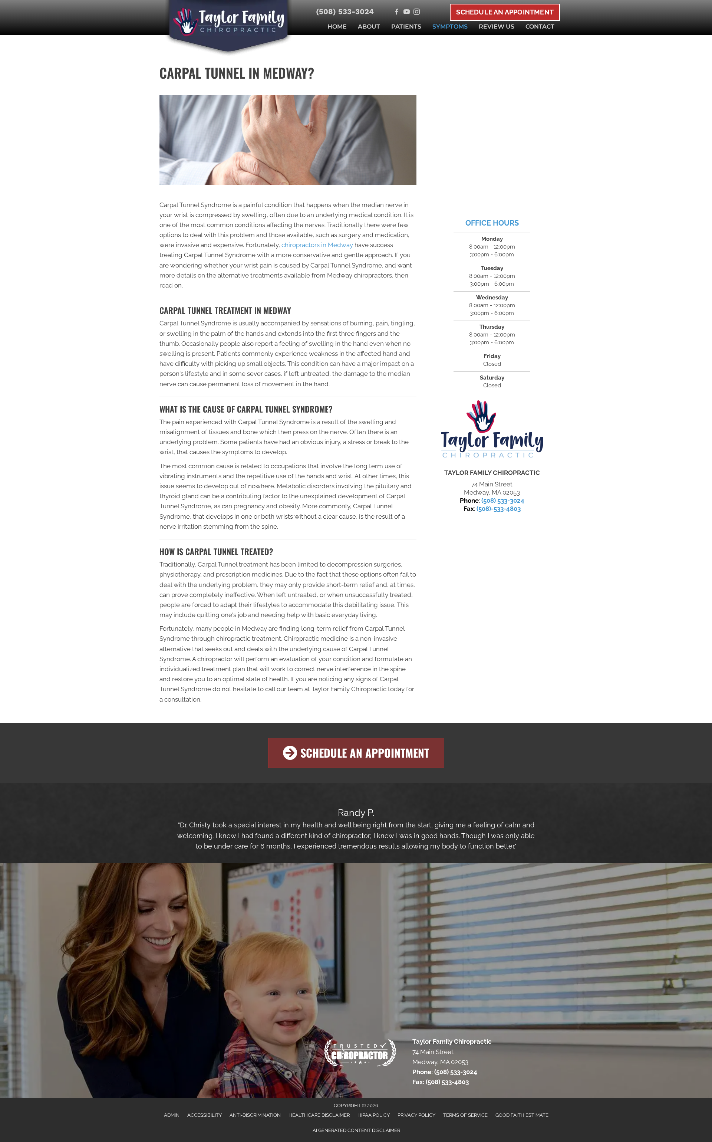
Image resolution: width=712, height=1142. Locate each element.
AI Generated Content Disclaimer (356, 1130)
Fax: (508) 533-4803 (440, 1082)
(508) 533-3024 (345, 11)
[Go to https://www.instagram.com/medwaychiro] (416, 12)
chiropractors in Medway (317, 245)
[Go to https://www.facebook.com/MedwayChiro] (396, 12)
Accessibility (204, 1115)
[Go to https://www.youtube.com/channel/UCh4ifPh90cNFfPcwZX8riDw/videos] (406, 12)
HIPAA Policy (373, 1115)
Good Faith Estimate (521, 1115)
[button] (356, 753)
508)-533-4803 (499, 508)
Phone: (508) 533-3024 (444, 1072)
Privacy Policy (416, 1115)
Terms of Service (465, 1115)
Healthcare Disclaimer (319, 1115)
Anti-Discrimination (255, 1115)
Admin (171, 1115)
